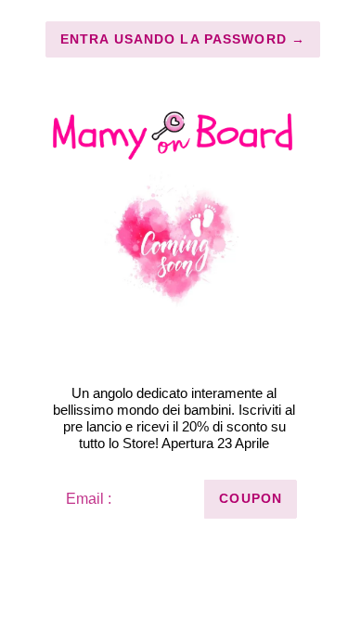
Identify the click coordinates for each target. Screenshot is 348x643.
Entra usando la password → (182, 39)
